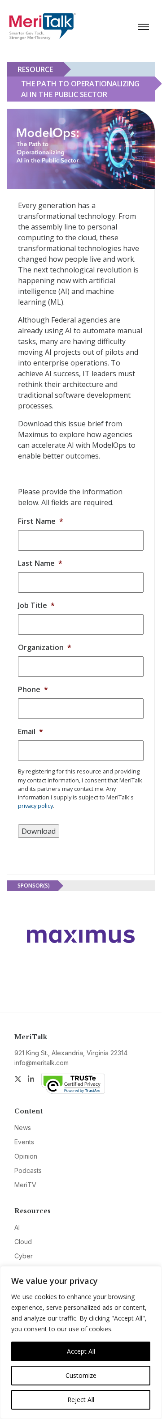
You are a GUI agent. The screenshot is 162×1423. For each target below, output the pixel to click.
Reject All (80, 1399)
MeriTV (25, 1185)
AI (17, 1227)
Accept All (81, 1351)
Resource (35, 69)
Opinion (25, 1156)
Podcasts (28, 1170)
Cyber (23, 1256)
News (22, 1127)
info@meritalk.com (41, 1062)
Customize (81, 1375)
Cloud (23, 1241)
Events (24, 1142)
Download (39, 831)
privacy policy (35, 806)
